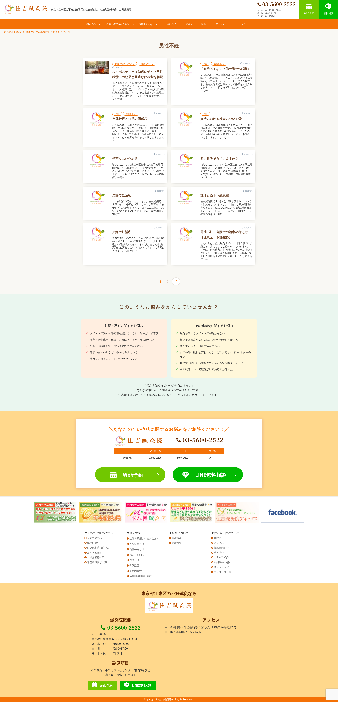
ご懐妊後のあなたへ (146, 24)
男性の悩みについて (124, 63)
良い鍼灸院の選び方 (98, 547)
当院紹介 (219, 538)
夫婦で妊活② (121, 195)
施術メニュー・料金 (195, 24)
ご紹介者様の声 (95, 557)
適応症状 (171, 24)
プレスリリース (222, 572)
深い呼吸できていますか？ (219, 158)
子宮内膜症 (135, 571)
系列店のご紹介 (222, 562)
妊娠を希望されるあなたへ (120, 24)
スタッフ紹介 (221, 557)
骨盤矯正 (134, 565)
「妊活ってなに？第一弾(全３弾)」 (225, 68)
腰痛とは (134, 560)
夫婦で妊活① (121, 231)
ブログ (244, 24)
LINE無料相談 (210, 474)
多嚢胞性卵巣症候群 (140, 576)
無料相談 (328, 13)
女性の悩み (219, 63)
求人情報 (219, 552)
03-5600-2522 (124, 627)
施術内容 (176, 538)
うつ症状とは (136, 543)
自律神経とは (136, 549)
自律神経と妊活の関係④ (129, 118)
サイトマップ (221, 567)
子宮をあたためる (125, 158)
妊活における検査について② (221, 118)
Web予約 (309, 13)
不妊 (205, 63)
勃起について (147, 63)
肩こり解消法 (136, 554)
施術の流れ (93, 542)
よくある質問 (94, 552)
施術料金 (176, 542)
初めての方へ (93, 24)
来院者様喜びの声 (97, 562)
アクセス (220, 24)
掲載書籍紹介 (221, 547)
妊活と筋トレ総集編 (214, 195)
